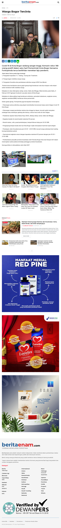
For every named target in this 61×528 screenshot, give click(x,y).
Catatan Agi (5, 473)
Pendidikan (44, 480)
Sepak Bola (44, 474)
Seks (3, 479)
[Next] (32, 251)
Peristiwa (44, 482)
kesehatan (25, 477)
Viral (42, 491)
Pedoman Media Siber (31, 521)
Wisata (43, 493)
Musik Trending (26, 491)
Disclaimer (20, 521)
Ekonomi (4, 475)
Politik (43, 484)
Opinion (43, 477)
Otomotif (43, 472)
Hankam (4, 482)
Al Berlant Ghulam (28, 225)
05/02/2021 (13, 17)
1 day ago (36, 225)
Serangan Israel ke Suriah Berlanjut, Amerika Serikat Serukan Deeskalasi (45, 242)
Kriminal (24, 480)
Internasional (26, 468)
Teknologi (4, 470)
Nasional (24, 495)
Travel (43, 488)
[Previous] (29, 251)
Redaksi (12, 521)
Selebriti (4, 488)
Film (3, 486)
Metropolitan (25, 484)
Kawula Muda (26, 475)
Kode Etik (4, 521)
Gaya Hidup (5, 478)
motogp (24, 486)
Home (3, 8)
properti (43, 486)
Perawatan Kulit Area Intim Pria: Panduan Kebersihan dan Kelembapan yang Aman (18, 242)
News (42, 468)
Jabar (23, 473)
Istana (23, 471)
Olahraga (44, 471)
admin (5, 17)
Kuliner (24, 482)
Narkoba (24, 493)
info (7, 8)
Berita (5, 222)
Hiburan (4, 484)
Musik (23, 488)
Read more (26, 236)
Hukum (4, 491)
